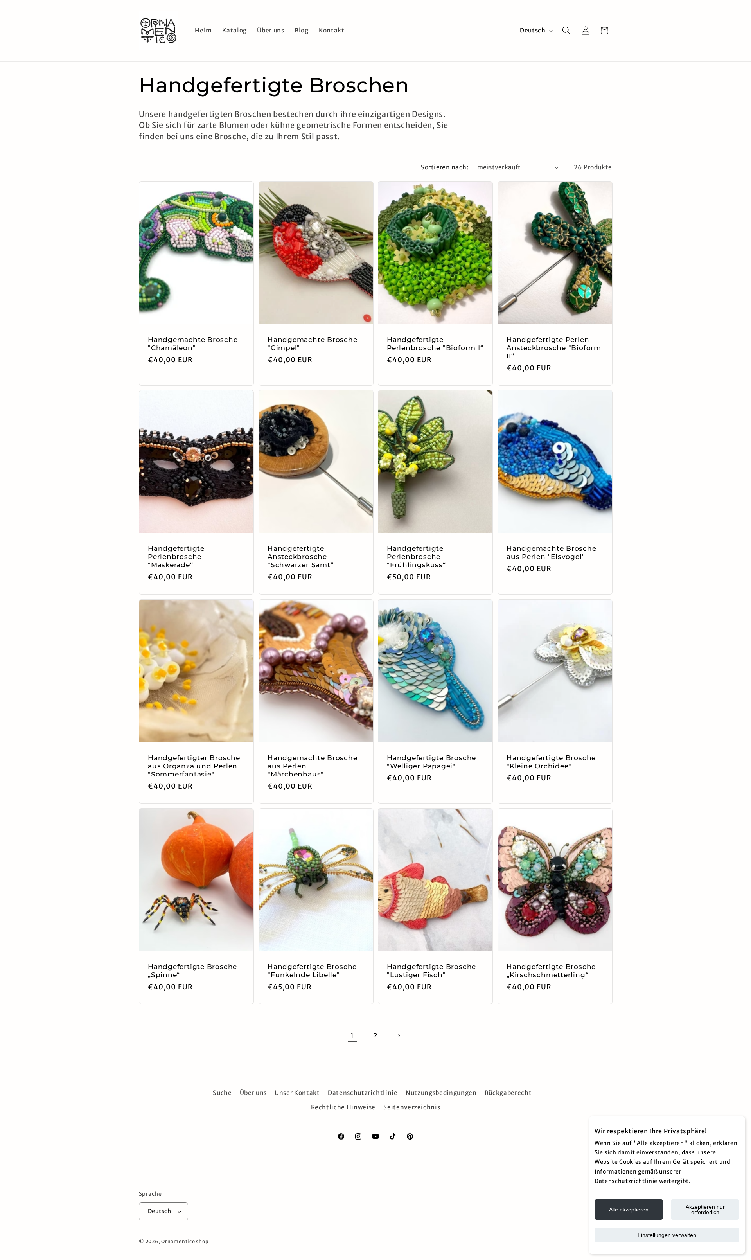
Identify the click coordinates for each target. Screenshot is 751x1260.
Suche (222, 1092)
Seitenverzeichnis (411, 1107)
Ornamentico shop (184, 1242)
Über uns (253, 1092)
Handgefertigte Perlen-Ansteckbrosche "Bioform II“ (554, 348)
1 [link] (352, 1035)
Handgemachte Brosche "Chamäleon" (193, 344)
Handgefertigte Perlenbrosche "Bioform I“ (435, 344)
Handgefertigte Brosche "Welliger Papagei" (431, 762)
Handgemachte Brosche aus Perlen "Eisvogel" (551, 553)
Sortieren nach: (445, 167)
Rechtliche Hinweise (343, 1107)
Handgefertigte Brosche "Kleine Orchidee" (551, 762)
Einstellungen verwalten (667, 1235)
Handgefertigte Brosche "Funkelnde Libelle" (312, 971)
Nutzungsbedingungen (441, 1092)
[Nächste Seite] (398, 1035)
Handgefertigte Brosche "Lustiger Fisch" (431, 971)
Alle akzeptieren (629, 1209)
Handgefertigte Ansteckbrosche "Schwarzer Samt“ (300, 557)
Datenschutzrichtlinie (363, 1092)
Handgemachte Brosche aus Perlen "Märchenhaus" (313, 766)
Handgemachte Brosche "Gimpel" (313, 344)
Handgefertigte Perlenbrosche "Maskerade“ (176, 557)
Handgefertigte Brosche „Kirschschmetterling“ (551, 971)
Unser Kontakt (297, 1092)
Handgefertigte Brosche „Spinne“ (192, 971)
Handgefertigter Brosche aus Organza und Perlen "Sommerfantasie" (194, 766)
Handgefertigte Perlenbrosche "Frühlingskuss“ (416, 557)
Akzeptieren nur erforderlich (705, 1209)
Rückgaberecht (508, 1092)
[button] (566, 30)
